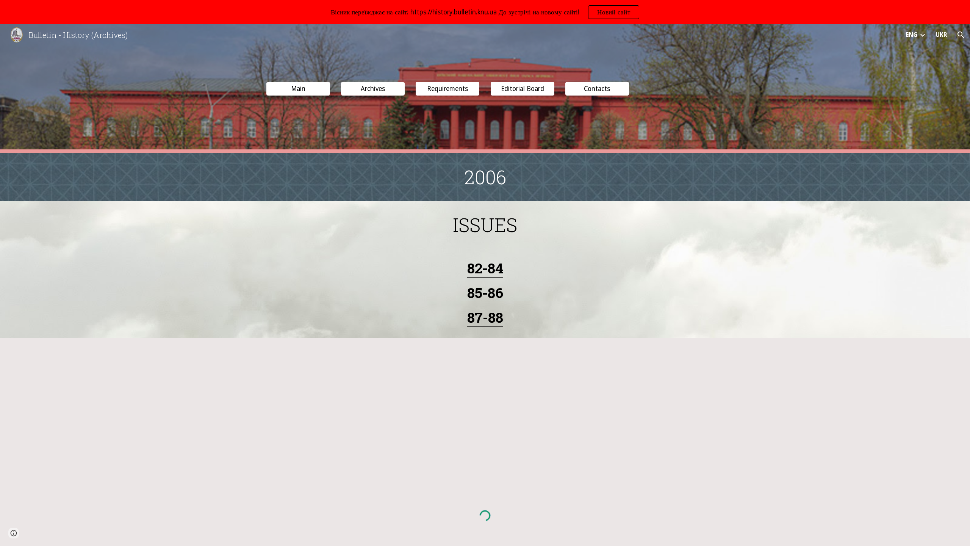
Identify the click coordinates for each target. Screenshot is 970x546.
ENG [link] (912, 34)
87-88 (485, 317)
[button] (961, 35)
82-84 (485, 268)
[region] (485, 12)
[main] (485, 177)
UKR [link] (941, 34)
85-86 (485, 292)
